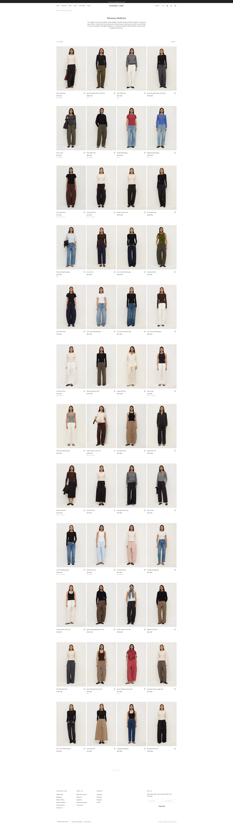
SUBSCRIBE (115, 432)
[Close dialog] (147, 399)
